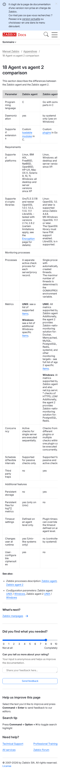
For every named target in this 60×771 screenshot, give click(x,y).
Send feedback (30, 681)
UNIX (9, 593)
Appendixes (30, 51)
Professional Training (45, 743)
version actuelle (31, 18)
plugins (47, 132)
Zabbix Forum (41, 749)
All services (9, 749)
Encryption (28, 238)
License (6, 765)
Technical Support (12, 743)
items (25, 313)
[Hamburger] (55, 34)
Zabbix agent (49, 580)
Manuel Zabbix (10, 51)
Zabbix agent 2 (14, 584)
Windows (19, 593)
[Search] (46, 35)
